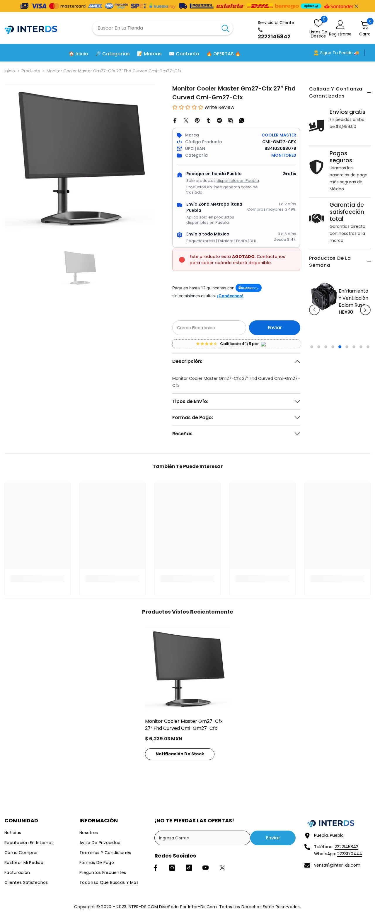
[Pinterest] (197, 120)
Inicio (9, 71)
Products (31, 71)
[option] (324, 314)
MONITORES (283, 155)
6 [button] (346, 354)
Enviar (275, 327)
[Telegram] (219, 120)
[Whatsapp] (241, 120)
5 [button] (339, 354)
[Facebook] (175, 120)
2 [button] (318, 354)
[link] (37, 578)
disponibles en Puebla (238, 180)
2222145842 (346, 847)
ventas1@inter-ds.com (337, 865)
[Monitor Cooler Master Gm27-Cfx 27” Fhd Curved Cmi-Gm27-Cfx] (187, 669)
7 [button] (353, 354)
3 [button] (325, 354)
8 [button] (360, 354)
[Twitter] (186, 120)
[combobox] (155, 28)
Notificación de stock (180, 754)
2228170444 (349, 854)
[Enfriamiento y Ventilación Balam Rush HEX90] (308, 296)
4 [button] (332, 354)
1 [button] (311, 354)
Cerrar (356, 6)
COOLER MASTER (279, 135)
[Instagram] (172, 867)
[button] (314, 313)
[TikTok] (189, 867)
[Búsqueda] (162, 28)
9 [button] (368, 354)
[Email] (230, 120)
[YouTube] (205, 867)
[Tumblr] (208, 120)
